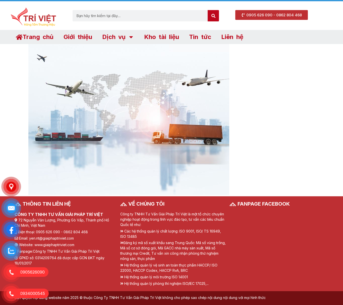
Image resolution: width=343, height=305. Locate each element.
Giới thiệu (78, 37)
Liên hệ (232, 37)
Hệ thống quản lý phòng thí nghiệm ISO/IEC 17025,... (166, 283)
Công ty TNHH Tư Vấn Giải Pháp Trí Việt (66, 251)
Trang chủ (38, 37)
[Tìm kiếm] (213, 15)
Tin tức (200, 37)
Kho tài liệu (161, 37)
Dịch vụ (114, 37)
